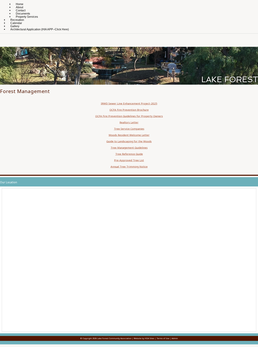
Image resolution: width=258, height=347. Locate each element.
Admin (175, 338)
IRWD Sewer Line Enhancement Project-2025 (129, 103)
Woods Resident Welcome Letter (129, 135)
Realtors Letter (129, 122)
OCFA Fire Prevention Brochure (129, 109)
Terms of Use (163, 338)
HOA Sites (149, 338)
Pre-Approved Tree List (129, 160)
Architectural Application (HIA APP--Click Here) (39, 29)
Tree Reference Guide (129, 154)
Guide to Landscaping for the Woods (129, 141)
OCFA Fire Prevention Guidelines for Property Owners (129, 116)
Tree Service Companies (129, 128)
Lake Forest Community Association (114, 338)
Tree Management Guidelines (129, 147)
